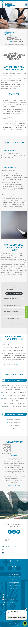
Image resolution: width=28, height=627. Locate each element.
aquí (17, 364)
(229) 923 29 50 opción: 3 (12, 546)
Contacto (14, 571)
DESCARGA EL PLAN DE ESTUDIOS (14, 293)
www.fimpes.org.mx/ (14, 485)
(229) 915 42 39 (9, 549)
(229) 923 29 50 (8, 604)
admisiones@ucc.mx (11, 553)
